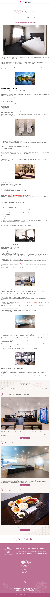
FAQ (25, 582)
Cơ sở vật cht (25, 578)
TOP (2, 5)
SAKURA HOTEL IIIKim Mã (25, 566)
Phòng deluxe (25, 572)
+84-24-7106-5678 (34, 588)
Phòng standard (25, 570)
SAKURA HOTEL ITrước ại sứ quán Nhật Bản (25, 562)
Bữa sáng (25, 577)
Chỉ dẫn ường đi (25, 579)
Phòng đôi (25, 571)
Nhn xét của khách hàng (25, 575)
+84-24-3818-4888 (30, 590)
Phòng (25, 569)
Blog (25, 581)
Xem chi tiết (24, 438)
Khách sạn (25, 560)
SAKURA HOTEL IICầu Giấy (25, 564)
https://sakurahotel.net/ (5, 214)
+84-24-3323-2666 (30, 589)
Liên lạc (25, 580)
